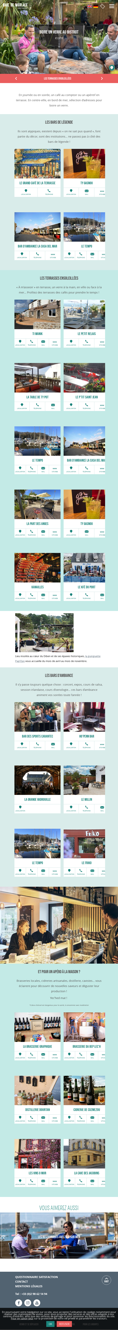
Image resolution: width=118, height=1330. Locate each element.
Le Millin (86, 799)
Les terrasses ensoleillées (57, 78)
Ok (50, 1324)
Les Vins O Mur (37, 1173)
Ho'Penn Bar (86, 736)
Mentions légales (28, 1286)
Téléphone (49, 194)
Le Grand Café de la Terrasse (37, 183)
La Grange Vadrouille (37, 799)
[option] (37, 163)
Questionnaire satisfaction (36, 1277)
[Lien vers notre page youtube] (36, 1302)
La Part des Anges (37, 524)
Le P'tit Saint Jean (87, 397)
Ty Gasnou (87, 183)
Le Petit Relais (87, 334)
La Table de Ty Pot (37, 397)
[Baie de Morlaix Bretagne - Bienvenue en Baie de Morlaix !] (16, 6)
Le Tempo (86, 246)
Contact (21, 1282)
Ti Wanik (37, 334)
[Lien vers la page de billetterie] (102, 6)
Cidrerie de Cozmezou (86, 1110)
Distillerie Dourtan (37, 1110)
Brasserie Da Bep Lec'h (87, 1046)
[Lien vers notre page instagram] (27, 1302)
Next (102, 79)
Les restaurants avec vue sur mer (59, 1237)
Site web (102, 194)
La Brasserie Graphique (37, 1046)
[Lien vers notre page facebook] (18, 1302)
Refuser (64, 1324)
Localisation (26, 194)
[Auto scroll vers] (59, 42)
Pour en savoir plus (22, 1318)
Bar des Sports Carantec (37, 736)
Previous (16, 79)
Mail (86, 194)
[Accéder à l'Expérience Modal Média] (112, 68)
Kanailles (37, 587)
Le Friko (87, 863)
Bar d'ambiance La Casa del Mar (37, 246)
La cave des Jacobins (86, 1173)
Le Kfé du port (86, 587)
